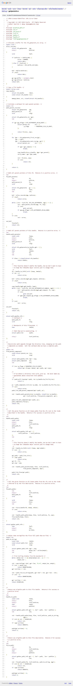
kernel (4, 9)
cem (34, 9)
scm (14, 9)
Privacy (16, 683)
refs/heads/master (56, 9)
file (38, 15)
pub (9, 9)
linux (19, 9)
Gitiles (10, 683)
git (30, 9)
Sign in (69, 3)
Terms (20, 683)
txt (65, 683)
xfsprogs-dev (42, 9)
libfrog (4, 11)
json (69, 683)
